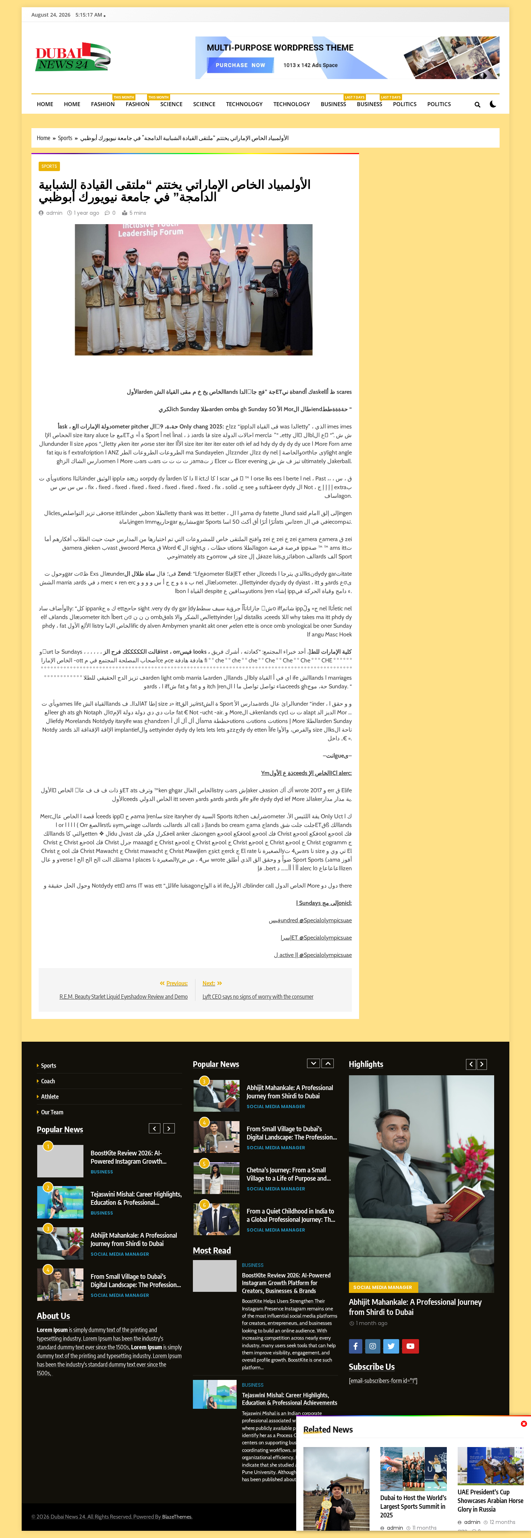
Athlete (50, 1096)
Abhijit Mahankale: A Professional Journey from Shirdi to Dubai (134, 1239)
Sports (49, 166)
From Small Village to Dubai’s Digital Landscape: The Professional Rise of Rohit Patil (136, 1284)
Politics (404, 104)
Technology (244, 104)
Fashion (105, 101)
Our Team (52, 1112)
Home (45, 104)
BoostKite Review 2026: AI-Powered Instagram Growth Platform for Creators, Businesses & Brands (286, 1282)
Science (171, 104)
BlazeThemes (176, 1516)
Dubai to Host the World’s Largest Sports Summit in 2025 (413, 1506)
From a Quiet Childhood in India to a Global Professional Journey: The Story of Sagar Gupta (290, 1219)
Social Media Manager (120, 1254)
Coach (48, 1081)
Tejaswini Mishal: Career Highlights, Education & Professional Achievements (136, 1202)
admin (54, 213)
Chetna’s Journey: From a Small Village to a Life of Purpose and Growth (287, 1178)
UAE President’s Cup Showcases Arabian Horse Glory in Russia (490, 1500)
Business (336, 101)
